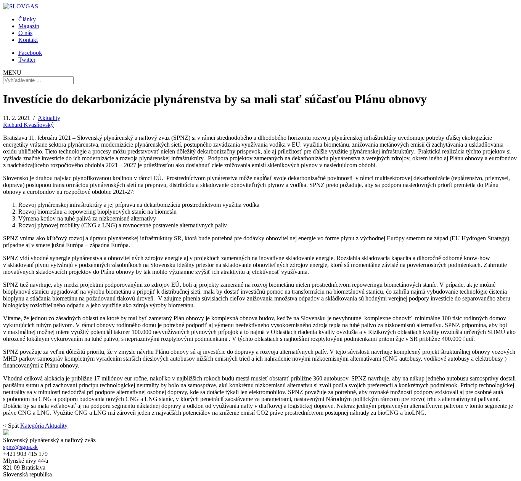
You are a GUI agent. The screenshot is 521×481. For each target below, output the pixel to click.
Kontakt (28, 40)
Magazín (28, 26)
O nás (25, 33)
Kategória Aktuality (44, 425)
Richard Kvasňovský (28, 124)
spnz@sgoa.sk (20, 447)
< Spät (11, 425)
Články (27, 19)
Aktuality (49, 118)
